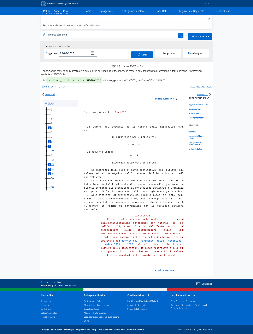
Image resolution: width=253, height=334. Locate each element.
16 (52, 178)
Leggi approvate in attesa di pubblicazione (101, 316)
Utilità (86, 320)
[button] (92, 53)
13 (52, 164)
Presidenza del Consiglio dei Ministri (142, 301)
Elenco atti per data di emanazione (98, 305)
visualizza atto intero (201, 86)
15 (52, 174)
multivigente (197, 53)
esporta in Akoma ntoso (196, 137)
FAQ (94, 329)
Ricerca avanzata (200, 36)
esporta (192, 131)
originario (169, 53)
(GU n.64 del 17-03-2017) (55, 86)
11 (52, 155)
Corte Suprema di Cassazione (183, 301)
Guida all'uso (46, 308)
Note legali (69, 329)
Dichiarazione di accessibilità (112, 329)
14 (52, 169)
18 (52, 187)
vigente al (53, 53)
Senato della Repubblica (137, 308)
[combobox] (112, 34)
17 (52, 183)
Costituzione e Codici (92, 301)
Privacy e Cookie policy (52, 329)
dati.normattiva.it (135, 329)
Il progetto (45, 305)
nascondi (50, 94)
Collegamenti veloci (49, 312)
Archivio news (47, 301)
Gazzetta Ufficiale (91, 308)
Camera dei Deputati (136, 305)
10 (52, 150)
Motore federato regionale (95, 312)
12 (52, 160)
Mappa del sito (83, 329)
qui (98, 25)
